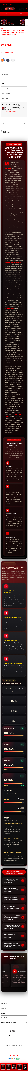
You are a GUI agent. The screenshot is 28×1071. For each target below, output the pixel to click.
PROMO (3, 1068)
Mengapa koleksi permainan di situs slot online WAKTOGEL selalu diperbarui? (12, 927)
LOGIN (7, 14)
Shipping (8, 46)
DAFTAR (14, 1067)
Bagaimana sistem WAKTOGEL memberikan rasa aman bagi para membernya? (12, 917)
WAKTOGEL (8, 168)
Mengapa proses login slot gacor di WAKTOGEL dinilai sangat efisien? (11, 880)
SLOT (3, 83)
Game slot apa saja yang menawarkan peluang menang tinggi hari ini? (11, 899)
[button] (2, 9)
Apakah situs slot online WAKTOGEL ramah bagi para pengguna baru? (11, 936)
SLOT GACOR (6, 69)
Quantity (3, 119)
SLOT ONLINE (6, 88)
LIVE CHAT (25, 1068)
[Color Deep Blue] (8, 60)
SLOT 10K (5, 98)
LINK (19, 1068)
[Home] (10, 9)
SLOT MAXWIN (6, 93)
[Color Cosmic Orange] (2, 60)
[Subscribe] (22, 1049)
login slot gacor (9, 308)
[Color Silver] (13, 60)
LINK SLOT (5, 74)
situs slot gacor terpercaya (13, 262)
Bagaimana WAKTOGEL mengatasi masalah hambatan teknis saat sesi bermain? (11, 908)
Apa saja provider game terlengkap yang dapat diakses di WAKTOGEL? (12, 890)
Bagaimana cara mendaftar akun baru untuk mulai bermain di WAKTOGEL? (12, 945)
